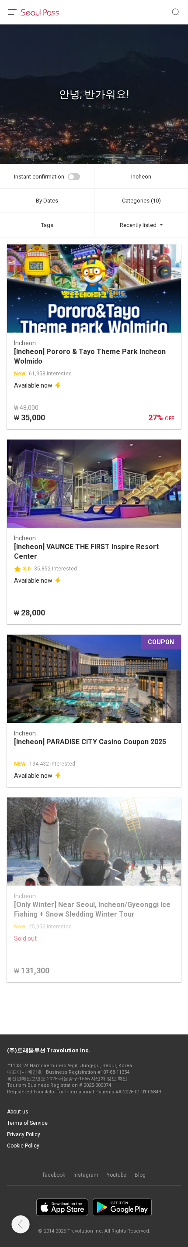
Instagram (85, 1175)
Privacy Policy (23, 1134)
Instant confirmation (39, 176)
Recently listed (138, 225)
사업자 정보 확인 (109, 1079)
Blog (140, 1175)
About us (17, 1112)
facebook (54, 1175)
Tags (47, 225)
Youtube (116, 1175)
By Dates (47, 200)
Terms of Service (27, 1123)
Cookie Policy (23, 1146)
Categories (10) (141, 200)
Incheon (141, 176)
